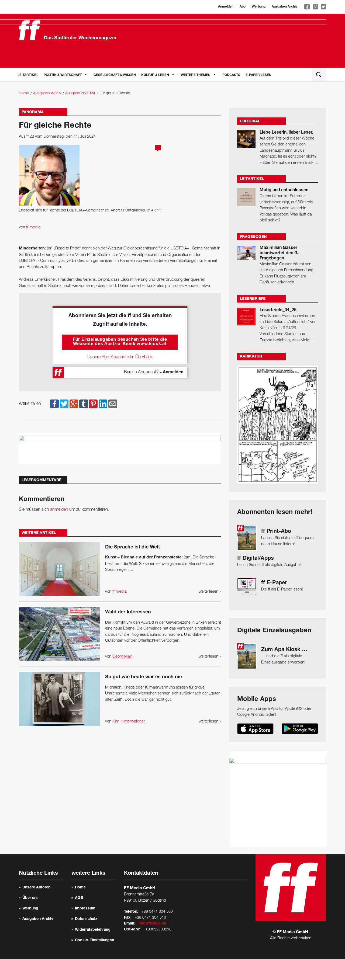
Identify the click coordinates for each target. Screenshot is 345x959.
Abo (243, 6)
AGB (79, 898)
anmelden (59, 510)
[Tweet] (64, 404)
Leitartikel (28, 75)
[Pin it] (93, 404)
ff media (33, 227)
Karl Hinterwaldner (128, 721)
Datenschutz (86, 919)
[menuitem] (28, 74)
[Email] (112, 404)
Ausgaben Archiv (284, 6)
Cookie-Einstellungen (94, 940)
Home (24, 93)
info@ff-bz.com (152, 924)
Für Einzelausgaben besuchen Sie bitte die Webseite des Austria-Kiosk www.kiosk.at (120, 342)
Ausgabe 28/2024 (80, 93)
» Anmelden (171, 372)
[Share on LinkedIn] (103, 404)
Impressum (85, 909)
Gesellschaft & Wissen (115, 75)
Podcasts (231, 75)
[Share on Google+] (74, 404)
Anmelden (225, 6)
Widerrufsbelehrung (93, 930)
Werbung (258, 6)
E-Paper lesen (258, 75)
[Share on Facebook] (54, 404)
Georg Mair (122, 656)
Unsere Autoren (36, 887)
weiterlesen (210, 591)
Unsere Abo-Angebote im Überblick (120, 357)
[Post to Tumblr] (83, 404)
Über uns (30, 898)
